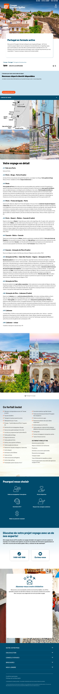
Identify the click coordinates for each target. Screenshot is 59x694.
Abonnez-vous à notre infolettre (29, 586)
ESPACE (45, 0)
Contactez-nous (6, 97)
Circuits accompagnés (16, 66)
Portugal (10, 62)
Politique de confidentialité (13, 678)
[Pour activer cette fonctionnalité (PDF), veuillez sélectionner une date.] (55, 65)
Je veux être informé (8, 92)
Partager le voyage (31, 395)
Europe (5, 62)
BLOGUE (38, 0)
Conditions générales (12, 676)
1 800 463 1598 (54, 0)
